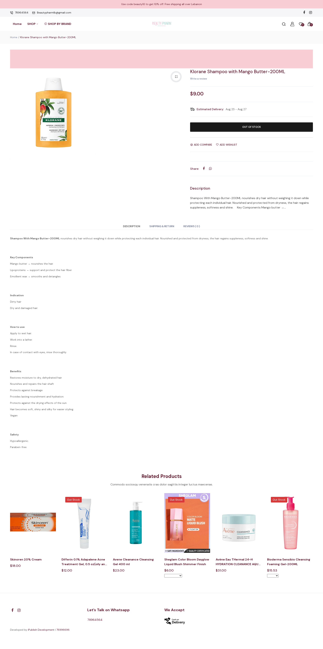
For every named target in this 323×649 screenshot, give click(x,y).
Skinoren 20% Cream (26, 559)
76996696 (63, 629)
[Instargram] (310, 12)
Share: (194, 169)
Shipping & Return (161, 226)
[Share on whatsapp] (210, 168)
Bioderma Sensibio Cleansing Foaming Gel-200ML (288, 561)
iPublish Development (41, 629)
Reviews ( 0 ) (191, 226)
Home (17, 24)
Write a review (198, 78)
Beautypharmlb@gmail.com (54, 12)
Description (131, 226)
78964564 (21, 12)
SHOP (31, 24)
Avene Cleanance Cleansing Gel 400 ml (133, 561)
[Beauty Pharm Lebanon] (161, 23)
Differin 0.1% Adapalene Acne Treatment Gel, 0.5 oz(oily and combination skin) (84, 561)
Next (313, 538)
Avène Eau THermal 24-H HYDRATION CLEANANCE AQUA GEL (238, 561)
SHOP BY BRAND (59, 24)
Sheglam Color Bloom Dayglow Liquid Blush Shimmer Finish (186, 561)
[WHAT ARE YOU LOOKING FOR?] (283, 24)
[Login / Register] (292, 24)
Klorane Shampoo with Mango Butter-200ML (237, 71)
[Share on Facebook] (204, 168)
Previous (9, 538)
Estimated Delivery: (210, 109)
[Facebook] (304, 12)
